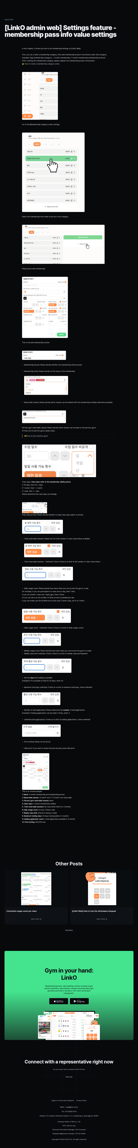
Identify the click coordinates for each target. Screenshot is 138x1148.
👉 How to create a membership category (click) (40, 64)
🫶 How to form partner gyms (36, 436)
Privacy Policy (81, 1100)
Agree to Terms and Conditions (63, 1100)
